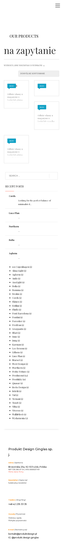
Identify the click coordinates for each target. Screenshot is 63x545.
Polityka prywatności (17, 520)
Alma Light (17, 270)
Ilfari (15, 332)
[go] (53, 176)
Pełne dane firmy (15, 472)
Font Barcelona (20, 313)
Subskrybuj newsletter (17, 483)
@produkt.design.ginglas (25, 537)
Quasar (16, 383)
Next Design (18, 363)
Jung (14, 340)
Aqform (13, 253)
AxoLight (17, 282)
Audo (15, 278)
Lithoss (16, 352)
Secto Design (19, 387)
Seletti (15, 391)
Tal (13, 394)
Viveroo (16, 410)
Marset (16, 359)
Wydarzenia (18, 418)
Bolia (11, 239)
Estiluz (15, 305)
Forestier (17, 321)
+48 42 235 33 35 (17, 504)
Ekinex (15, 301)
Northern (14, 226)
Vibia (14, 406)
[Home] (20, 6)
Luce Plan (14, 212)
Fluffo (15, 309)
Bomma (16, 289)
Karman (16, 344)
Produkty (17, 379)
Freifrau (16, 324)
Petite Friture (19, 371)
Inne (14, 336)
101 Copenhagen (20, 266)
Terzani (16, 398)
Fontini (16, 317)
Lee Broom (18, 348)
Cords (12, 195)
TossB (15, 402)
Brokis (15, 293)
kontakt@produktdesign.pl (22, 534)
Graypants (17, 328)
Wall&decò (17, 414)
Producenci (18, 375)
